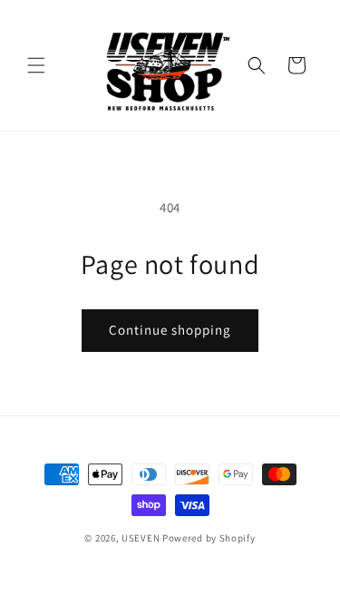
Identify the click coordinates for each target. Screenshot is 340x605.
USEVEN (140, 538)
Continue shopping (170, 329)
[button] (36, 65)
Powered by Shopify (209, 538)
